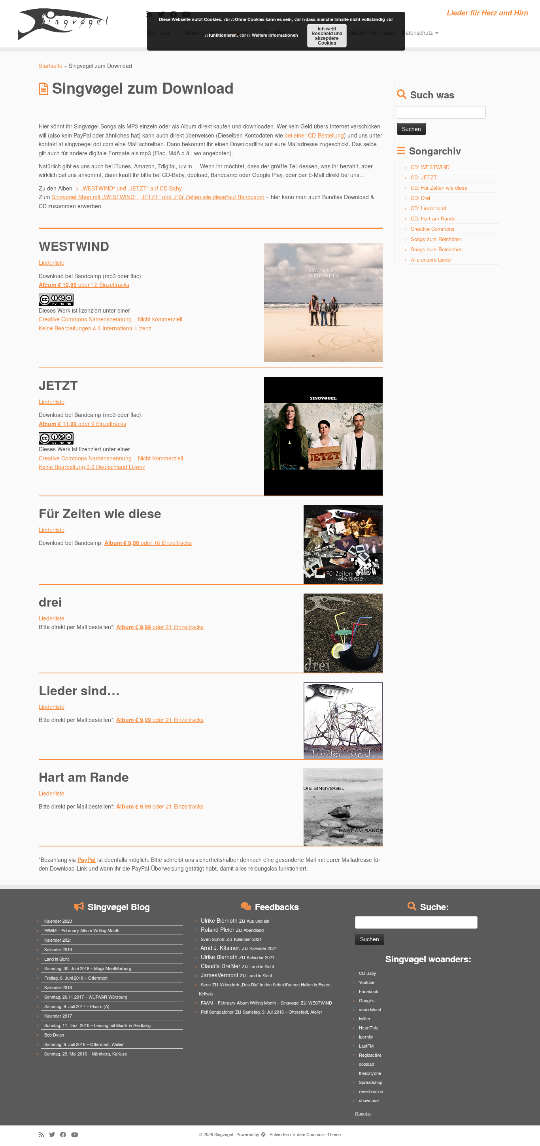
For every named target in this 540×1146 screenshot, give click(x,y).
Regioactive (370, 1055)
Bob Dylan (54, 1034)
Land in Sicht (56, 959)
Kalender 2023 (58, 921)
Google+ (367, 1000)
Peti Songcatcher (217, 1011)
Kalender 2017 (58, 1015)
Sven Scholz (213, 939)
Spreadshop (370, 1082)
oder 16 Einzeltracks (148, 543)
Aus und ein (258, 921)
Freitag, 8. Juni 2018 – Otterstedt (76, 977)
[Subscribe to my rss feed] (44, 1134)
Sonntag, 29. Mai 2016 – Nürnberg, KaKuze (85, 1053)
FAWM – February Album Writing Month (81, 930)
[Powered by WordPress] (263, 1132)
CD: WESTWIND (430, 167)
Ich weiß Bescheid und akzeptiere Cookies (327, 35)
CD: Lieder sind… (431, 208)
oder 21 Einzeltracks (160, 627)
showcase (369, 1100)
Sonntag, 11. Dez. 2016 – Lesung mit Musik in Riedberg (97, 1025)
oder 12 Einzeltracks (84, 284)
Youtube (366, 982)
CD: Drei (420, 198)
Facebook (368, 991)
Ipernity (366, 1036)
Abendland (254, 930)
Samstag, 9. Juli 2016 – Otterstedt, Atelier (84, 1044)
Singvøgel (223, 1134)
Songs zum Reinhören (436, 239)
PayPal (86, 859)
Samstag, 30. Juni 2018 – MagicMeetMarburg (87, 968)
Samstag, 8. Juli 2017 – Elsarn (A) (77, 1006)
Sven (206, 984)
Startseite (50, 66)
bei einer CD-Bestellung (314, 135)
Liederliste (51, 262)
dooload (366, 1064)
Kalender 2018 (58, 987)
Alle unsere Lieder (431, 259)
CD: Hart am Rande (433, 218)
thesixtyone (370, 1073)
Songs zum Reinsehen (437, 249)
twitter (364, 1018)
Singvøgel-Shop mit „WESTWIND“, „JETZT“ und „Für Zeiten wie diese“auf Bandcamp (158, 197)
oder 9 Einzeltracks (82, 424)
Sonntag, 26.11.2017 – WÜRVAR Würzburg (85, 996)
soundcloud (370, 1009)
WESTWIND (320, 1002)
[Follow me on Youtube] (77, 1134)
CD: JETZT (424, 177)
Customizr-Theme (323, 1134)
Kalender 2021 (58, 940)
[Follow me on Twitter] (54, 1134)
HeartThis (368, 1027)
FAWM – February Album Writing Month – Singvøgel (250, 1002)
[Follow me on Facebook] (65, 1134)
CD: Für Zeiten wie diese (439, 187)
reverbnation (371, 1091)
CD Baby (367, 973)
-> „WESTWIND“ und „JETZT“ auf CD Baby (128, 188)
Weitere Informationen (275, 35)
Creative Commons (433, 228)
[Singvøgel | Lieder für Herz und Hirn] (62, 23)
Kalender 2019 (58, 949)
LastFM (366, 1045)
